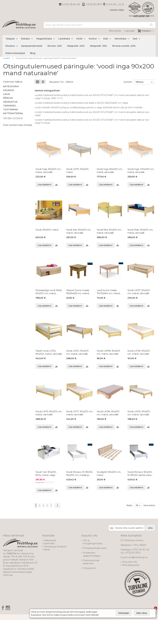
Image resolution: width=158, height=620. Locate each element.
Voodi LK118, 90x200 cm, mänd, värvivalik (138, 352)
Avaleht (6, 58)
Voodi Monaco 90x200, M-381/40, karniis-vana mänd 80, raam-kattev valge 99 (139, 474)
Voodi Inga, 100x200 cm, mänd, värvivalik (140, 171)
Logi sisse (129, 30)
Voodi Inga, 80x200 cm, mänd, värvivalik (110, 171)
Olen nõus (141, 613)
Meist (47, 549)
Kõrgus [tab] (8, 98)
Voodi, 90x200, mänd (46, 229)
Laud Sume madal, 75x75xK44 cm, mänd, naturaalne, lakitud (108, 292)
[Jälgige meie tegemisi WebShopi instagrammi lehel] (8, 609)
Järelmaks (49, 543)
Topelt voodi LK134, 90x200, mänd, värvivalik (48, 352)
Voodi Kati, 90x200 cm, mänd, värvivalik (78, 231)
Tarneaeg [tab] (9, 105)
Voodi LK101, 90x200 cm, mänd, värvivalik (77, 352)
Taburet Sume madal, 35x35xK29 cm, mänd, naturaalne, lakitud (77, 292)
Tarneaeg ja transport (55, 546)
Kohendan (123, 613)
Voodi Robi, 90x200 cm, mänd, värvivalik (140, 231)
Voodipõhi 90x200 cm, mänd (109, 473)
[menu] (79, 46)
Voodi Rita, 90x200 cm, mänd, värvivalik (109, 231)
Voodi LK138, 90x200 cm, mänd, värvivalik (108, 413)
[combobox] (100, 25)
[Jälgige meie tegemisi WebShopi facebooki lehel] (3, 609)
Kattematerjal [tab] (13, 113)
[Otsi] (151, 25)
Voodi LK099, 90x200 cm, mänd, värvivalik (108, 352)
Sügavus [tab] (8, 90)
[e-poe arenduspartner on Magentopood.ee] (155, 608)
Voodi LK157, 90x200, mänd (77, 171)
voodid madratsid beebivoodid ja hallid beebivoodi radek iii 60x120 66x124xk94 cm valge (81, 102)
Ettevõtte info (129, 562)
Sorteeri (128, 82)
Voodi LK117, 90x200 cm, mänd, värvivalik (79, 413)
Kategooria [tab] (11, 86)
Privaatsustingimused (94, 548)
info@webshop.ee (138, 557)
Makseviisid (50, 540)
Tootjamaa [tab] (10, 109)
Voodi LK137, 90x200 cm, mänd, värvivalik (138, 292)
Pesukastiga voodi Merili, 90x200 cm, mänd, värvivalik (48, 292)
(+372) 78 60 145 (71, 4)
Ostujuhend (89, 568)
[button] (56, 184)
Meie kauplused (130, 565)
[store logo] (18, 27)
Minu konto (115, 30)
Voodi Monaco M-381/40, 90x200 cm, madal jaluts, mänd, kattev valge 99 (79, 474)
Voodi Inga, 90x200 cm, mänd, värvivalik (48, 171)
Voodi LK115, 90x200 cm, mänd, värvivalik (48, 413)
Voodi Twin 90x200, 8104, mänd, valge (45, 473)
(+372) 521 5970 (94, 4)
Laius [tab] (6, 94)
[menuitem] (11, 38)
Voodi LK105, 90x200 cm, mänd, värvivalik (138, 413)
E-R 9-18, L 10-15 (115, 4)
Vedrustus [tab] (10, 101)
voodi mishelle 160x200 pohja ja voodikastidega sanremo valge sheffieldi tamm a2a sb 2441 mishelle (89, 107)
